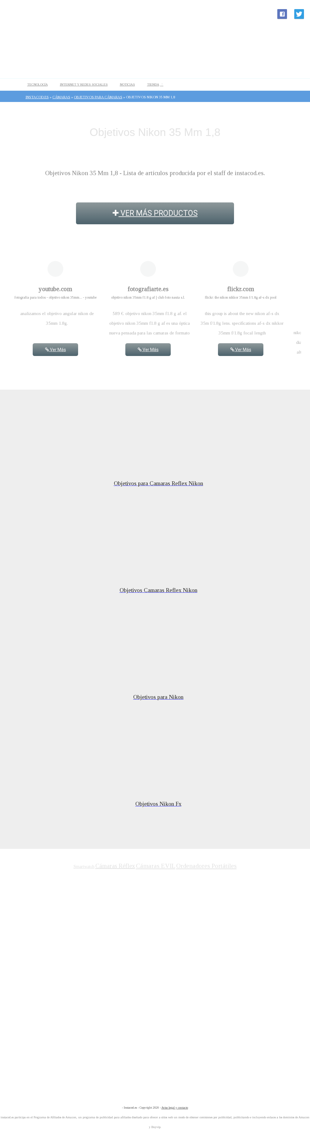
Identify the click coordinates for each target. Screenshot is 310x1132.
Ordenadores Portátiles (206, 865)
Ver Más (57, 349)
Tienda (153, 84)
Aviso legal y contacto (174, 1107)
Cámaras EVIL (155, 865)
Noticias (127, 84)
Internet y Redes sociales (84, 84)
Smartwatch (84, 866)
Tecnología (37, 84)
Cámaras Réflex (115, 866)
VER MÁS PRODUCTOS (158, 213)
